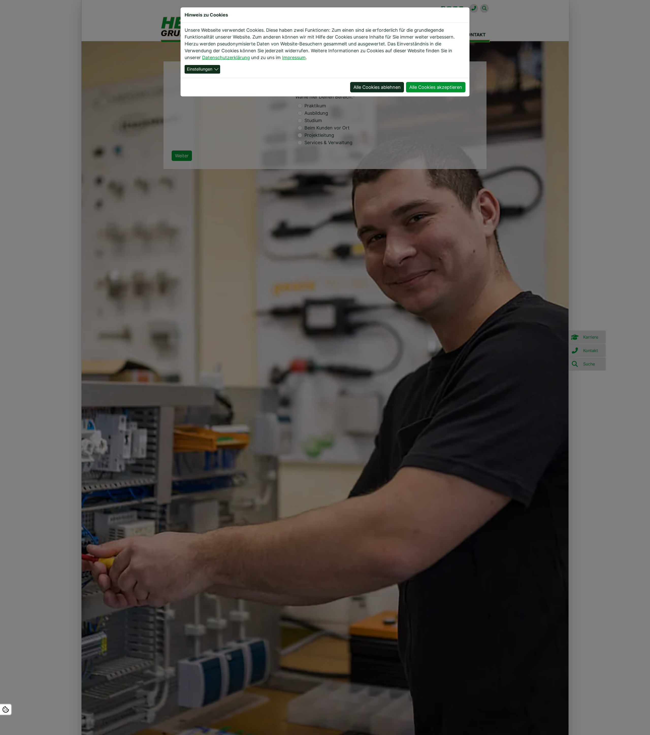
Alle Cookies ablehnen (377, 87)
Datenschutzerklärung (226, 57)
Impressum (294, 57)
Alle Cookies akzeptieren (435, 87)
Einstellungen (199, 69)
